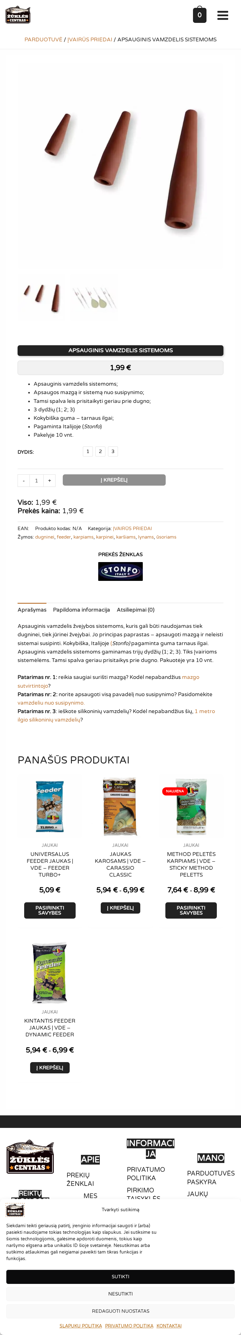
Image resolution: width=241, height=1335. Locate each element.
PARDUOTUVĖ (43, 39)
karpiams (83, 537)
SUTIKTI (120, 1277)
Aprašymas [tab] (32, 610)
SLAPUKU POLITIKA (81, 1326)
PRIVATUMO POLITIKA (129, 1326)
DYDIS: (26, 452)
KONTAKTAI (169, 1326)
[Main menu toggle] (224, 15)
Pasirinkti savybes (49, 910)
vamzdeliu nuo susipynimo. (51, 703)
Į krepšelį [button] (120, 908)
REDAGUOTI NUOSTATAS (120, 1311)
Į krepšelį (114, 480)
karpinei (105, 537)
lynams (146, 537)
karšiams (126, 537)
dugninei (44, 537)
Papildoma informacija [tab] (81, 610)
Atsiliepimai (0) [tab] (135, 610)
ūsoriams (166, 537)
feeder (64, 537)
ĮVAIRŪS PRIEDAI (89, 39)
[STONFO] (120, 571)
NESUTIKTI (120, 1294)
